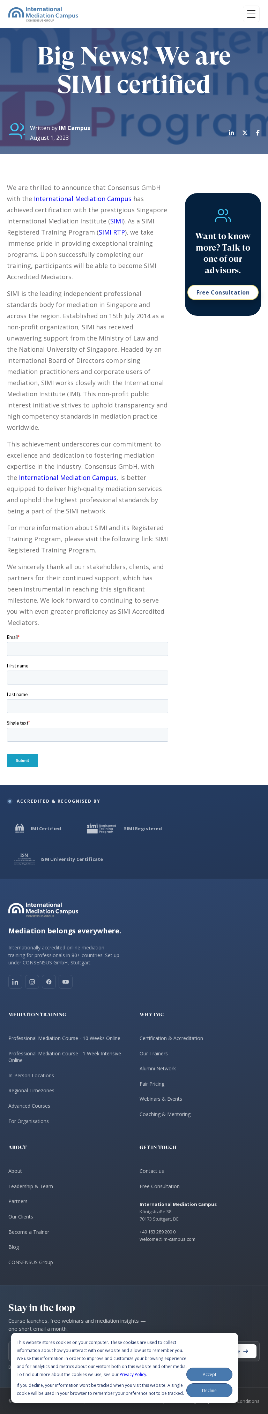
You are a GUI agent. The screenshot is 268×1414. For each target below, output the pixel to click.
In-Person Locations (31, 1075)
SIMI (116, 221)
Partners (18, 1201)
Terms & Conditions (239, 1401)
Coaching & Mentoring (165, 1114)
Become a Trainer (28, 1232)
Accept (209, 1374)
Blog (13, 1247)
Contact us (152, 1171)
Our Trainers (154, 1053)
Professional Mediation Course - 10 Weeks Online (64, 1038)
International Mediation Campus (83, 198)
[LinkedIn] (15, 982)
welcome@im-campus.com (167, 1239)
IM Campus (74, 128)
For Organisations (28, 1121)
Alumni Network (158, 1068)
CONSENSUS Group (30, 1262)
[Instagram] (32, 982)
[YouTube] (66, 982)
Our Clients (20, 1216)
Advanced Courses (29, 1105)
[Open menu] (251, 14)
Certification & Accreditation (171, 1038)
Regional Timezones (31, 1090)
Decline (209, 1390)
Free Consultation (223, 292)
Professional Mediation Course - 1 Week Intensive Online (64, 1057)
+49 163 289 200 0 (158, 1232)
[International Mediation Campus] (43, 14)
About (15, 1171)
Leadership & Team (30, 1186)
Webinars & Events (161, 1098)
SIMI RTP (112, 232)
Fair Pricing (152, 1083)
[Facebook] (49, 982)
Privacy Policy (133, 1374)
